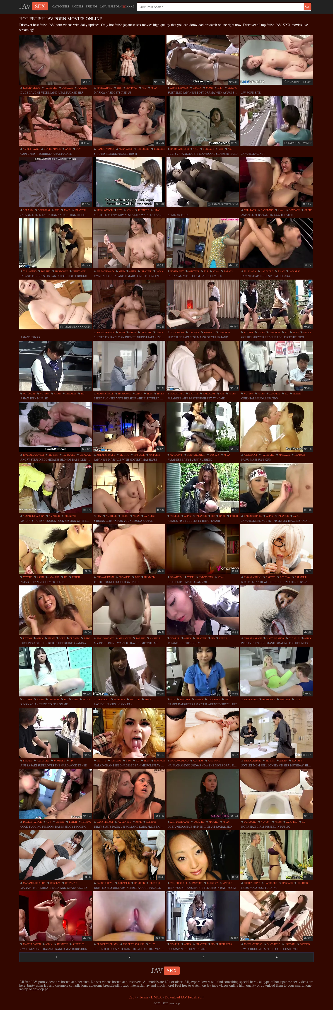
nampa (198, 699)
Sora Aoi (27, 210)
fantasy (296, 760)
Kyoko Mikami (252, 577)
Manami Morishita (34, 883)
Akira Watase (104, 210)
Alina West (125, 149)
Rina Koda (176, 577)
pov (119, 210)
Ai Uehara (249, 271)
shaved (27, 760)
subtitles (78, 944)
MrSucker (124, 638)
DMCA (156, 997)
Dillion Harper (32, 822)
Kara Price (124, 822)
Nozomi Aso (177, 393)
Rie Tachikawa (105, 271)
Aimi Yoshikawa (179, 822)
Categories (60, 6)
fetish (307, 332)
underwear (205, 577)
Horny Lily (177, 271)
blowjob (159, 760)
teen (295, 332)
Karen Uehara (252, 516)
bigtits (59, 822)
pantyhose (79, 271)
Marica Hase (104, 88)
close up (294, 638)
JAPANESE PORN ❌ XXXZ (117, 6)
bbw (128, 760)
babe (222, 516)
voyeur (248, 332)
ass (143, 88)
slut (151, 944)
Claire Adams (52, 149)
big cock (85, 455)
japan (209, 88)
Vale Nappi (250, 455)
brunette (70, 516)
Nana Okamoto (179, 760)
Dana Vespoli (104, 822)
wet (226, 699)
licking (232, 88)
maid (66, 210)
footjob (134, 699)
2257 (132, 997)
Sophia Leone (251, 883)
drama (196, 88)
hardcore (50, 88)
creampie (124, 577)
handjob (299, 455)
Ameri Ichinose (105, 455)
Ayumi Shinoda (179, 88)
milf (220, 88)
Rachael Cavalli (33, 455)
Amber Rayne (30, 149)
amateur (193, 271)
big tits (46, 271)
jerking (86, 822)
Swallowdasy (105, 638)
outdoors (28, 393)
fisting (27, 638)
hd (286, 332)
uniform (209, 332)
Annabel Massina (33, 516)
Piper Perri (250, 699)
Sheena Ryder (252, 760)
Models (77, 6)
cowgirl (198, 822)
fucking (82, 88)
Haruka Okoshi (179, 149)
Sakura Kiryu (104, 883)
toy (78, 149)
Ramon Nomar (105, 149)
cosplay (284, 577)
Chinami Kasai (105, 577)
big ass (228, 271)
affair (283, 760)
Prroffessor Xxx (107, 944)
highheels (225, 944)
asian (153, 88)
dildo (124, 516)
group (308, 210)
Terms (143, 997)
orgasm (74, 638)
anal (68, 149)
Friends (91, 6)
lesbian (151, 822)
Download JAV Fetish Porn (184, 997)
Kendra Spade (31, 88)
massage (193, 332)
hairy (160, 393)
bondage (67, 88)
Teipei (190, 577)
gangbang (266, 210)
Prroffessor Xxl (133, 944)
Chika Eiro (102, 699)
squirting (43, 210)
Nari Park (249, 210)
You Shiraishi (178, 883)
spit (220, 149)
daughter (213, 699)
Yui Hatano (29, 271)
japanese (80, 210)
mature (213, 822)
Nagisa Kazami (252, 638)
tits (119, 88)
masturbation (196, 455)
